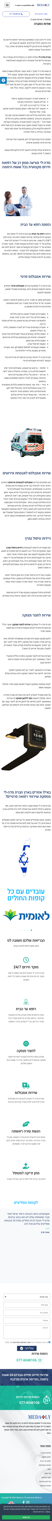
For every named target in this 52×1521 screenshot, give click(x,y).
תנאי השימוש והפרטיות (21, 1342)
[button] (7, 5)
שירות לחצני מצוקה (36, 615)
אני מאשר (26, 1517)
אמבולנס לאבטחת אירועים (20, 482)
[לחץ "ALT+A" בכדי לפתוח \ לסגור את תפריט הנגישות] (3, 80)
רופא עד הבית (38, 234)
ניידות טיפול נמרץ (38, 538)
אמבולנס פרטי (17, 286)
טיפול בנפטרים (22, 347)
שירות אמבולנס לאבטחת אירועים (27, 473)
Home (48, 19)
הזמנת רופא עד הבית (35, 224)
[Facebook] (22, 1502)
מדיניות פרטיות (38, 1512)
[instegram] (26, 1502)
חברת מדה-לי (45, 57)
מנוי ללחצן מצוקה (24, 698)
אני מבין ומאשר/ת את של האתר (26, 1342)
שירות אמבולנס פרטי (35, 276)
